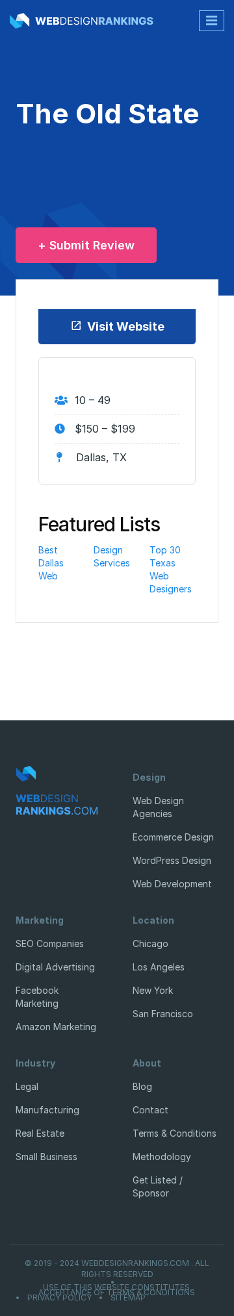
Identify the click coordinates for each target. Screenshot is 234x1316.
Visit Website (125, 326)
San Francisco (163, 1013)
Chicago (150, 943)
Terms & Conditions (174, 1133)
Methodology (162, 1156)
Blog (142, 1086)
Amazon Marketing (56, 1026)
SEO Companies (50, 943)
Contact (150, 1109)
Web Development (172, 883)
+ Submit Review (86, 245)
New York (153, 990)
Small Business (46, 1156)
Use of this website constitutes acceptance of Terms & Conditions (116, 1290)
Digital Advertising (55, 966)
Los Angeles (159, 966)
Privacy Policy (59, 1297)
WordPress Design (172, 860)
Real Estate (40, 1133)
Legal (27, 1086)
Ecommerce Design (173, 836)
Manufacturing (47, 1109)
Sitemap (128, 1297)
